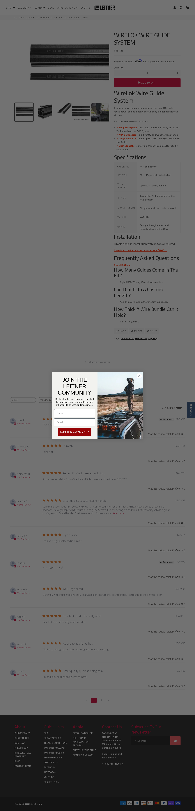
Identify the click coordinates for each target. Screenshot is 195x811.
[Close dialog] (139, 376)
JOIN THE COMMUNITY (75, 431)
